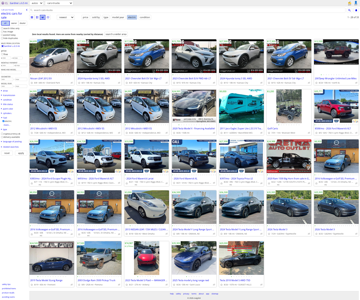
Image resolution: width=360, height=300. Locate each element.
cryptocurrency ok (11, 133)
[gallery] (42, 17)
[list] (32, 17)
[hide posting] (71, 82)
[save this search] (356, 10)
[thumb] (37, 17)
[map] (48, 17)
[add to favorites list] (31, 82)
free (6, 54)
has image (8, 31)
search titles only (11, 28)
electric (8, 121)
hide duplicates (10, 38)
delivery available (11, 137)
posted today (9, 35)
